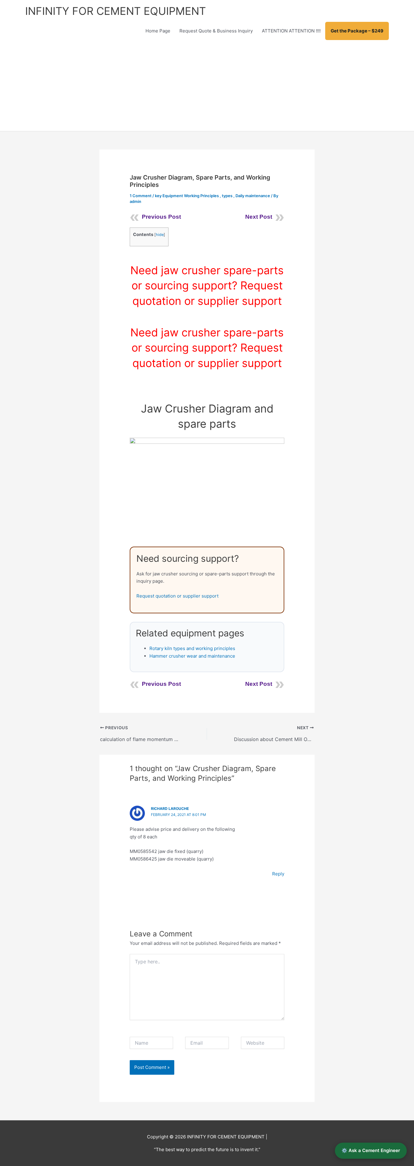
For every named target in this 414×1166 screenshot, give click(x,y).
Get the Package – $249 (357, 31)
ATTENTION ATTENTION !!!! (291, 31)
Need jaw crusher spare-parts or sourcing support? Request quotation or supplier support (207, 286)
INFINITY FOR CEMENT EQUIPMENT (115, 11)
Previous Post (161, 217)
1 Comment (141, 195)
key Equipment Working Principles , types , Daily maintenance (212, 195)
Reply (278, 874)
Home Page (157, 31)
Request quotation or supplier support (177, 596)
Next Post (258, 217)
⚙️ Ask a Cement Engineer (371, 1150)
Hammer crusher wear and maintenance (192, 656)
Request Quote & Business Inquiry (216, 31)
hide (160, 234)
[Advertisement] (207, 85)
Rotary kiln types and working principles (192, 648)
